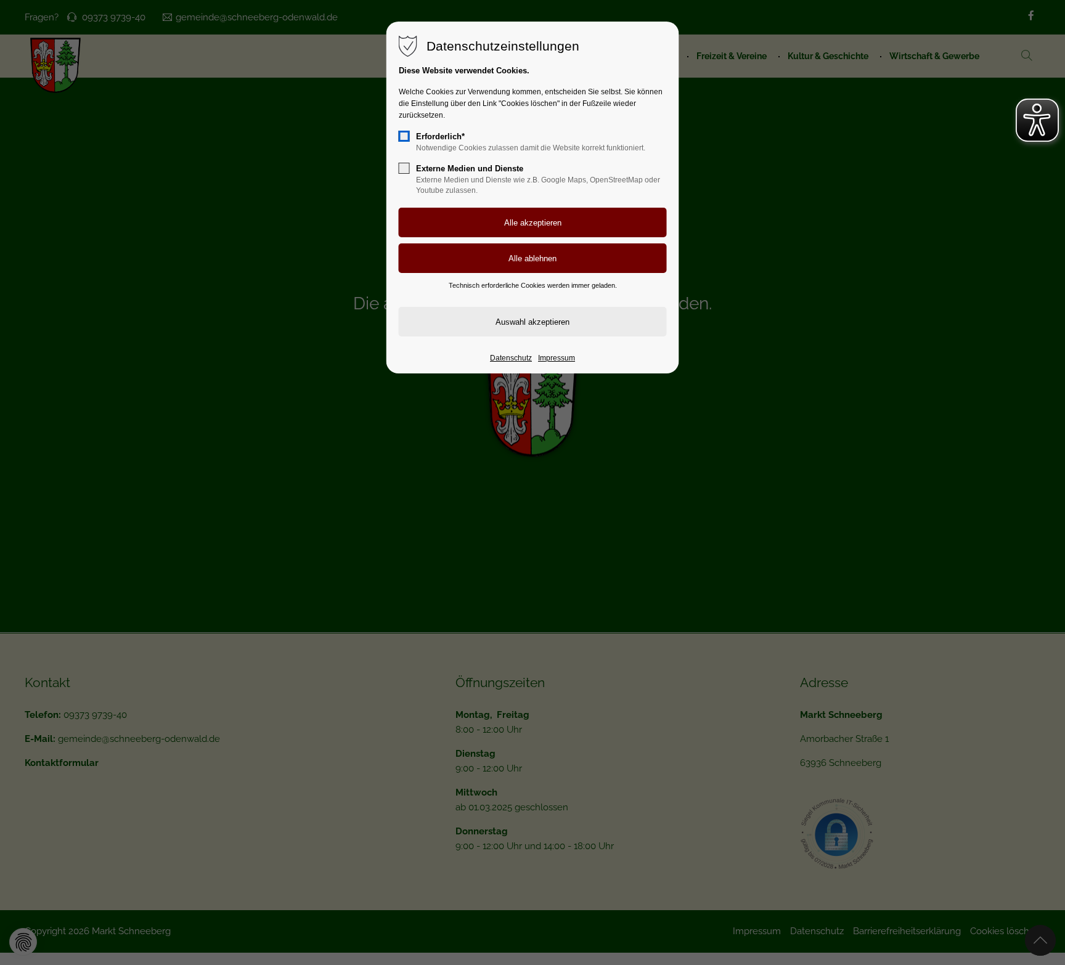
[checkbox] (404, 136)
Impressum (556, 358)
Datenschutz (511, 358)
